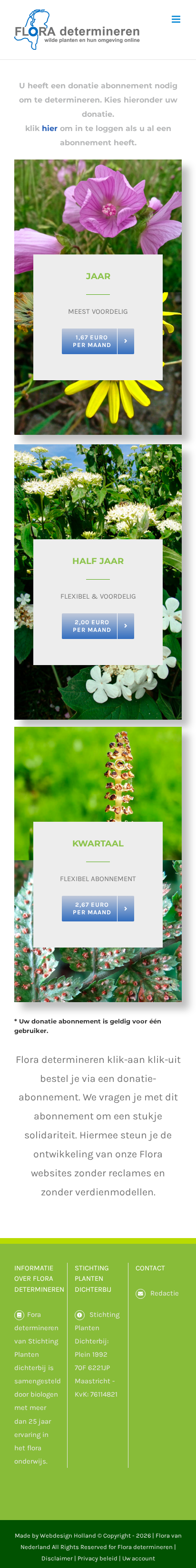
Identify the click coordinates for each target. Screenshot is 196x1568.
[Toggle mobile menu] (177, 19)
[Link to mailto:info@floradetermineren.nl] (141, 1294)
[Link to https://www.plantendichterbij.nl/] (80, 1315)
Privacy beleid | (100, 1558)
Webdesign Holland (68, 1535)
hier (50, 128)
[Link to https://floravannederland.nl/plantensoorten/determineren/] (19, 1315)
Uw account (138, 1558)
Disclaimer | (59, 1558)
